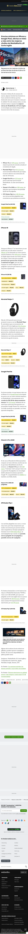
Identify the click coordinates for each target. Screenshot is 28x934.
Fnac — (20, 287)
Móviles (16, 845)
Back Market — (7, 219)
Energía (3, 848)
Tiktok (8, 823)
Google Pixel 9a (15, 394)
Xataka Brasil (4, 920)
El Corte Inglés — (8, 211)
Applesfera (4, 883)
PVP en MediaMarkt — (9, 488)
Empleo (3, 856)
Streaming (4, 842)
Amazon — (6, 214)
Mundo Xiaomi (5, 887)
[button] (10, 88)
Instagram (19, 820)
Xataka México (5, 918)
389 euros (20, 187)
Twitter (16, 78)
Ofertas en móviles (6, 10)
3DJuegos (16, 879)
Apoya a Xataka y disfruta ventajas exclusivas (14, 832)
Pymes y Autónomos (19, 909)
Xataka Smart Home (6, 885)
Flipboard (18, 78)
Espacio (3, 845)
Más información (22, 932)
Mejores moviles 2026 (17, 799)
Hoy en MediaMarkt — (9, 207)
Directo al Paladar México (7, 924)
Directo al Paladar (6, 898)
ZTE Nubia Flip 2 (16, 532)
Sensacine (16, 888)
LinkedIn (5, 823)
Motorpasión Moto (18, 900)
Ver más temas (5, 861)
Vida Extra (16, 881)
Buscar (26, 866)
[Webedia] (24, 1)
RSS (24, 820)
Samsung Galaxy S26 (17, 29)
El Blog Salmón (17, 907)
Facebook (13, 78)
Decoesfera (4, 909)
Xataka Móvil (4, 881)
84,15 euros (19, 169)
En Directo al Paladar (8, 637)
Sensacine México (18, 920)
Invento (9, 29)
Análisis (16, 842)
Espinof (16, 890)
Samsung (16, 851)
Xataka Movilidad (18, 848)
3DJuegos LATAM (18, 918)
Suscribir (23, 810)
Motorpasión (17, 898)
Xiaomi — (20, 494)
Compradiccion (5, 911)
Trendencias (4, 907)
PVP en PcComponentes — (10, 616)
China (4, 29)
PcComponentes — (8, 284)
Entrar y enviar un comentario (15, 737)
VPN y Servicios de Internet (20, 10)
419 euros (18, 178)
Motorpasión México (19, 924)
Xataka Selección (14, 6)
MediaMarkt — (7, 281)
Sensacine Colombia (19, 922)
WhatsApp (7, 820)
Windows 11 (17, 856)
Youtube (16, 820)
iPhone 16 (4, 252)
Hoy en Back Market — (9, 278)
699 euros (15, 163)
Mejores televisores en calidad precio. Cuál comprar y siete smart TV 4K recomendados (14, 674)
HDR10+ (22, 475)
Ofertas (19, 679)
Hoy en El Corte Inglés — (9, 353)
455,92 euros (20, 194)
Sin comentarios (7, 77)
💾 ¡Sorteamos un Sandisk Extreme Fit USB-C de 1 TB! (13, 26)
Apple (3, 851)
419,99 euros (15, 603)
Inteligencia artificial (6, 853)
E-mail (21, 78)
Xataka (3, 879)
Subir (22, 872)
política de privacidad (20, 813)
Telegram (22, 820)
